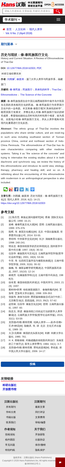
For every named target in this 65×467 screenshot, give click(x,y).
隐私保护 (40, 450)
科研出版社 (9, 385)
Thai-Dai (56, 89)
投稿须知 (10, 434)
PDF (39, 68)
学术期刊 (11, 19)
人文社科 (20, 29)
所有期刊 (11, 406)
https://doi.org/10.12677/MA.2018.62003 (23, 203)
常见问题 (10, 444)
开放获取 (40, 434)
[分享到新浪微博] (11, 189)
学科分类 (11, 412)
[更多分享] (32, 189)
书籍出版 (11, 417)
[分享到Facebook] (16, 189)
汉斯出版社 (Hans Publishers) (38, 457)
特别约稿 (10, 450)
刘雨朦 (11, 79)
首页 (9, 29)
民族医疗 (27, 89)
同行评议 (40, 412)
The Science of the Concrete (36, 94)
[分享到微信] (5, 189)
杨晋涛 (20, 79)
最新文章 (40, 406)
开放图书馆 (9, 389)
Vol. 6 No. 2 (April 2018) (19, 33)
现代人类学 (35, 29)
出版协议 (40, 439)
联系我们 (11, 422)
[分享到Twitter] (27, 189)
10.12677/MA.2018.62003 (21, 68)
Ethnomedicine (9, 94)
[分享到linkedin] (22, 189)
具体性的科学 (42, 89)
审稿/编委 (40, 422)
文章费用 (40, 417)
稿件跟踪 (10, 439)
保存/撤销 (40, 444)
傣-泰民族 (15, 89)
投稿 (32, 364)
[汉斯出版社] (13, 4)
